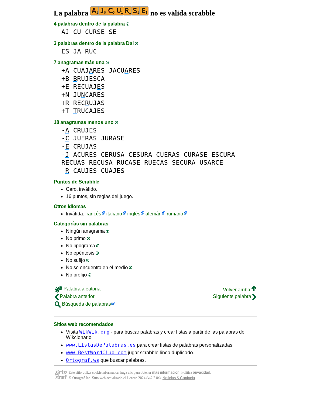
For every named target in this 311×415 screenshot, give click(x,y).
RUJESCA (89, 78)
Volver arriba (237, 289)
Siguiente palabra (232, 296)
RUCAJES (89, 111)
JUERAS (85, 138)
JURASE (113, 138)
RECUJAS (89, 103)
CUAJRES (89, 70)
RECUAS (73, 162)
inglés (133, 213)
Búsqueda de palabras (86, 304)
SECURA (184, 162)
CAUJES (85, 170)
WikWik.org (94, 332)
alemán (153, 213)
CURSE (95, 32)
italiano (114, 213)
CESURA (140, 154)
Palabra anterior (76, 296)
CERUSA (113, 154)
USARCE (211, 162)
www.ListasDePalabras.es (101, 345)
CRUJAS (85, 146)
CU (77, 32)
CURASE (195, 154)
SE (113, 32)
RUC (91, 51)
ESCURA (223, 154)
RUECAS (156, 162)
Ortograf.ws (82, 360)
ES (65, 51)
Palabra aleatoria (81, 288)
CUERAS (168, 154)
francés (93, 213)
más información (165, 372)
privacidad (201, 372)
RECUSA (101, 162)
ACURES (85, 154)
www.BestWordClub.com (96, 352)
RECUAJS (89, 86)
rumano (175, 213)
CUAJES (113, 170)
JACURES (124, 70)
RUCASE (128, 162)
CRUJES (85, 130)
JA (77, 51)
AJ (65, 32)
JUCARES (89, 94)
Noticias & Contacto (178, 378)
